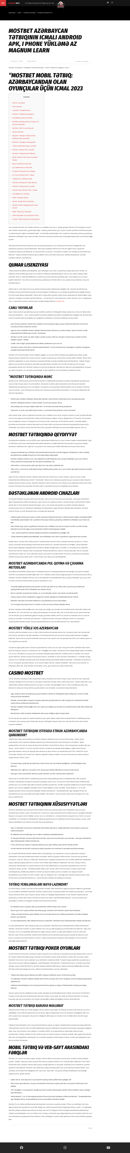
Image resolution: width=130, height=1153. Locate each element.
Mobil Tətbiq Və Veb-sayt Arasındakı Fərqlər (24, 158)
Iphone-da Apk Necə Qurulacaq (23, 201)
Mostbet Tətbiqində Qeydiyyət (23, 114)
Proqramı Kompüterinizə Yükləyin (23, 171)
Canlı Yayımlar (17, 106)
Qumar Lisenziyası (18, 103)
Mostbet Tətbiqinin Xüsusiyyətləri (24, 142)
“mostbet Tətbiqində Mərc (21, 110)
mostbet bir (60, 301)
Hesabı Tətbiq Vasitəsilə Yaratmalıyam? (26, 219)
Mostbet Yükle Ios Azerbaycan (23, 128)
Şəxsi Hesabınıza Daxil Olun (21, 164)
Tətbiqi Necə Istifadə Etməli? (22, 179)
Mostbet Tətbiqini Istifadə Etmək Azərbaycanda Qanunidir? (23, 137)
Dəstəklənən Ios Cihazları (20, 194)
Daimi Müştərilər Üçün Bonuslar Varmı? (25, 215)
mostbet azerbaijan (82, 61)
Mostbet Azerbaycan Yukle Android (24, 182)
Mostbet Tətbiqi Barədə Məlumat (23, 153)
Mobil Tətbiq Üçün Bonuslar (21, 212)
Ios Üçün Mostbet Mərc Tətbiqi (23, 175)
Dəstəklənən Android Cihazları (22, 118)
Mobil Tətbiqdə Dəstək (20, 197)
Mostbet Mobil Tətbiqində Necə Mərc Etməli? (25, 206)
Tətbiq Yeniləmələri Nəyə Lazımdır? (24, 146)
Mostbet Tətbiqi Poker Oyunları (23, 150)
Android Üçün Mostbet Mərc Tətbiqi (24, 190)
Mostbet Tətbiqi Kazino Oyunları (23, 186)
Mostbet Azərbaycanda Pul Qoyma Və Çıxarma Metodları (25, 123)
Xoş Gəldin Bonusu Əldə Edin (22, 167)
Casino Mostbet (17, 132)
